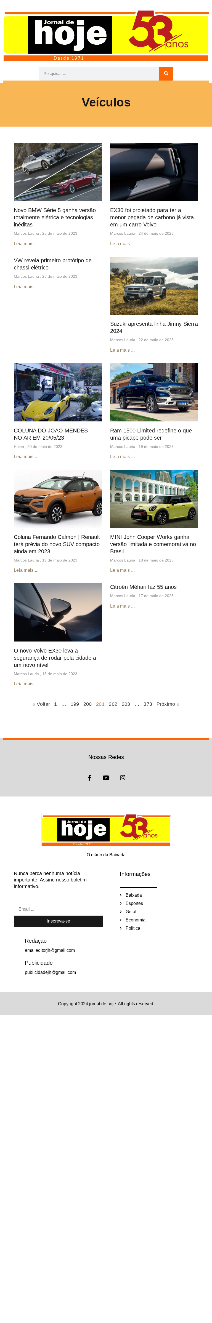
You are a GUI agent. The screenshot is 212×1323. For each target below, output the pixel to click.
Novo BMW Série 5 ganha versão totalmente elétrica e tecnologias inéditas (55, 217)
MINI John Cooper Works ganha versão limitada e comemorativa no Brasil (153, 544)
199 (75, 704)
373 (148, 704)
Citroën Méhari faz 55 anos (143, 587)
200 (87, 704)
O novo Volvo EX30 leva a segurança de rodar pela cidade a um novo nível (55, 658)
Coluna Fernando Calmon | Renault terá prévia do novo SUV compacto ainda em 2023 (57, 544)
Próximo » (168, 704)
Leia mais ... (26, 243)
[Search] (166, 74)
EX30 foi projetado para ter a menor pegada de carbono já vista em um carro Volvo (152, 217)
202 (113, 704)
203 (126, 704)
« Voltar (42, 704)
